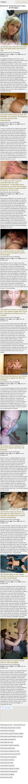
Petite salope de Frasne (6, 742)
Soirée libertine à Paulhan (7, 765)
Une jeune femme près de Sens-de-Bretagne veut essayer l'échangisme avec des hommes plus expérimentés (13, 117)
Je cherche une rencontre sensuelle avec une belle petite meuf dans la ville (13, 48)
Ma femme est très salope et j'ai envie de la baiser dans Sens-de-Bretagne (12, 448)
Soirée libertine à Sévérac (7, 760)
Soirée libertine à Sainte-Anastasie (9, 745)
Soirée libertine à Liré (19, 725)
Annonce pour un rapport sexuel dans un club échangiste (12, 661)
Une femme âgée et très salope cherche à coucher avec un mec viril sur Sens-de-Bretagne (13, 576)
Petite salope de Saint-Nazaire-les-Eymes (11, 736)
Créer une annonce (21, 2)
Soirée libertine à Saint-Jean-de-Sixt (10, 754)
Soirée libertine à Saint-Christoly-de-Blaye (11, 733)
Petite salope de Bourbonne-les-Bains (10, 727)
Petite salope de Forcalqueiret (8, 757)
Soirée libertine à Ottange (7, 774)
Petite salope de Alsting (6, 763)
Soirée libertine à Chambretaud (8, 771)
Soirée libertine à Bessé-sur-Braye (9, 768)
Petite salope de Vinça (6, 725)
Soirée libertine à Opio (6, 777)
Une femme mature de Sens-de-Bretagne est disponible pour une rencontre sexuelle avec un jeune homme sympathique (12, 514)
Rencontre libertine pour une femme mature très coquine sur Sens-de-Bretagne (13, 378)
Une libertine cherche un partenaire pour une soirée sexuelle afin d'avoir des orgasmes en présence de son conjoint (13, 312)
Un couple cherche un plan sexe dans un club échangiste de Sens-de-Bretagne (13, 253)
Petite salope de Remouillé (7, 748)
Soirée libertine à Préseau (7, 730)
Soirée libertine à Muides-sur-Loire (9, 751)
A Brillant (3, 2)
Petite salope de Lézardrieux (8, 739)
